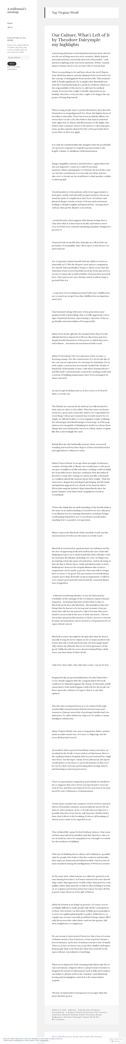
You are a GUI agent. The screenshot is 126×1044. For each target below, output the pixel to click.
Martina (72, 1010)
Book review (85, 1010)
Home (10, 23)
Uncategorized (58, 1012)
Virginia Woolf (88, 1017)
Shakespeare (57, 1017)
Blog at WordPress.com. (62, 1037)
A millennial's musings (16, 10)
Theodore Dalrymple (72, 1017)
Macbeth (66, 1015)
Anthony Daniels (75, 1012)
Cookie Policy (44, 1040)
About (10, 27)
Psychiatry (95, 1010)
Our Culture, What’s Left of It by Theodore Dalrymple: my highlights (81, 40)
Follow (12, 64)
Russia (99, 1015)
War (97, 1017)
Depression (57, 1015)
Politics (82, 1015)
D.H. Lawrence (100, 1012)
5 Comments (59, 1019)
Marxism (74, 1015)
